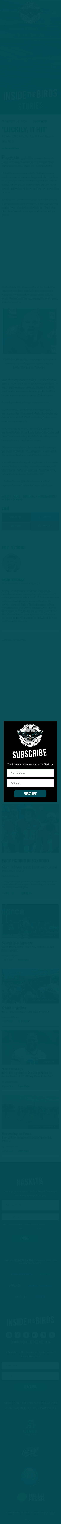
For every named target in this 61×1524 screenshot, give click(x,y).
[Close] (53, 724)
